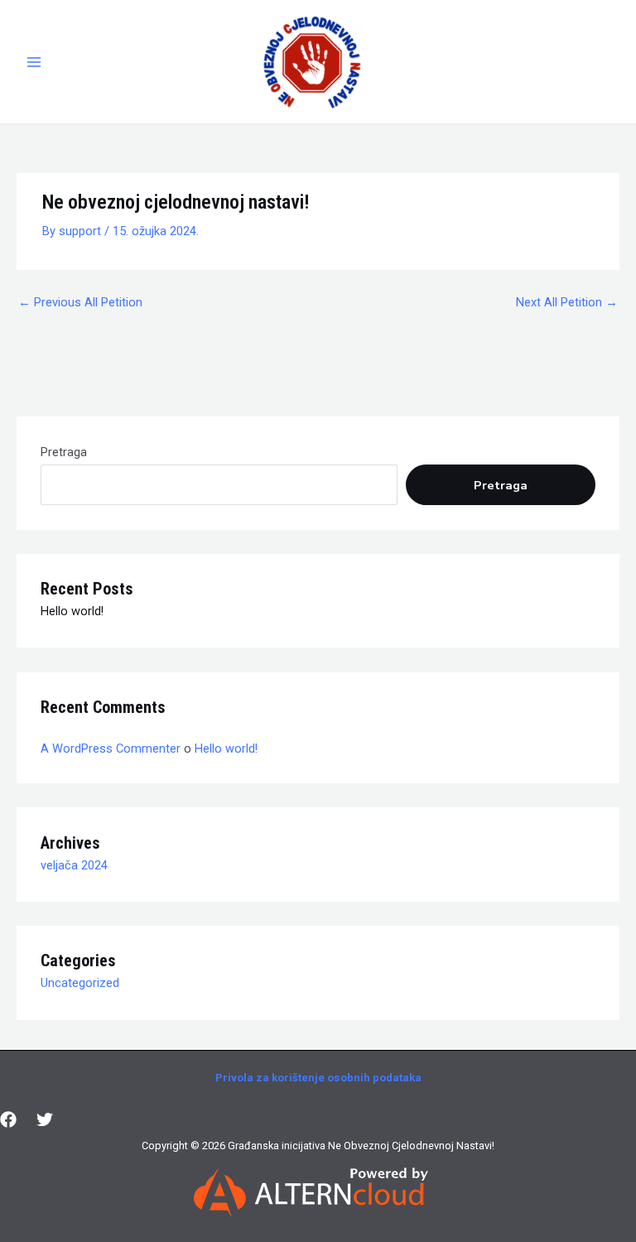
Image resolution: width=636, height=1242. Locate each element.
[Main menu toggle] (34, 62)
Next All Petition (567, 302)
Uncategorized (80, 982)
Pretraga (64, 452)
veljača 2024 (74, 865)
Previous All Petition (80, 302)
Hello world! (72, 611)
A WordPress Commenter (111, 748)
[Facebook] (8, 1119)
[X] (44, 1119)
